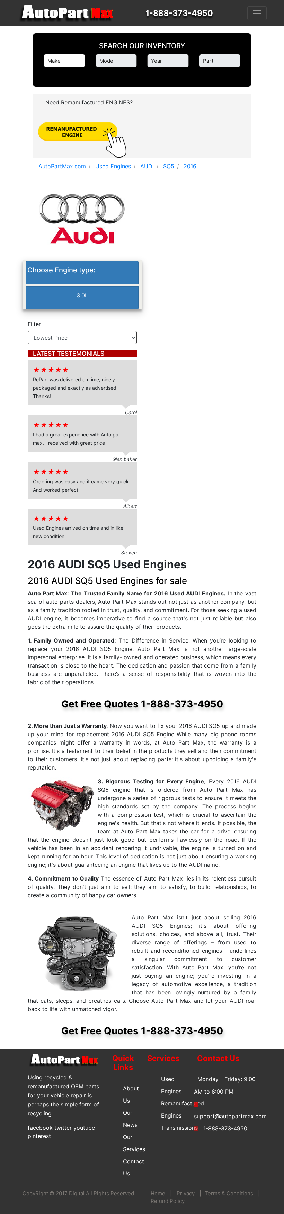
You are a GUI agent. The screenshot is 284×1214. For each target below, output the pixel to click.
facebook (40, 1127)
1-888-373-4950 (179, 13)
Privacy (186, 1193)
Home (158, 1193)
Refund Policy (168, 1201)
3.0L (82, 295)
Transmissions (179, 1127)
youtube (84, 1127)
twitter (63, 1127)
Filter (34, 324)
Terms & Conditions (229, 1193)
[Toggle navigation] (257, 13)
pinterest (39, 1135)
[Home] (69, 13)
